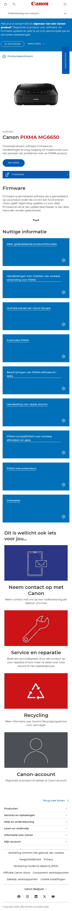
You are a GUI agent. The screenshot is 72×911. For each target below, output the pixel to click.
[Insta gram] (27, 896)
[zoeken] (14, 4)
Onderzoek (65, 60)
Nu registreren (13, 44)
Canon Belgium (34, 889)
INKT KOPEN (13, 163)
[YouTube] (53, 896)
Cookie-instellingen (53, 879)
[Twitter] (44, 896)
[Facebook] (18, 896)
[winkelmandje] (5, 4)
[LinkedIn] (36, 896)
